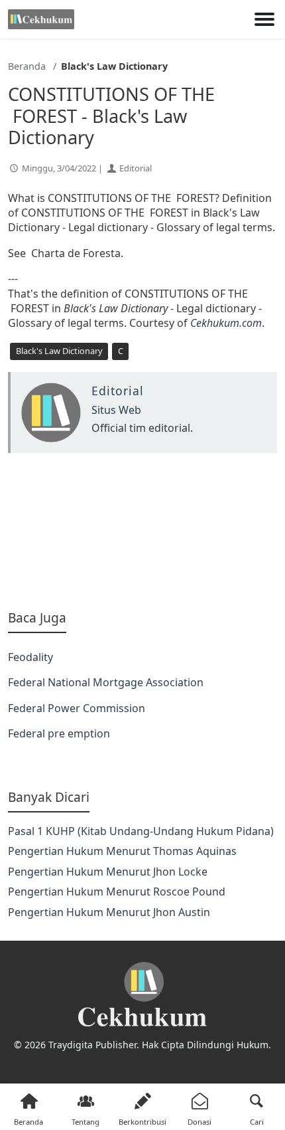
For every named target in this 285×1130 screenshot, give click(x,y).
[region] (142, 531)
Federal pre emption (59, 733)
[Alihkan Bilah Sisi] (264, 19)
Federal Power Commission (76, 708)
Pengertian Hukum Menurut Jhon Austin (109, 912)
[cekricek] (142, 995)
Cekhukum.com (226, 323)
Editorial (135, 168)
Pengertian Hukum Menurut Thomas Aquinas (122, 851)
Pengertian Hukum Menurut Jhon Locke (107, 871)
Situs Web (116, 410)
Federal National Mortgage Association (105, 682)
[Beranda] (41, 19)
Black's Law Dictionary (59, 351)
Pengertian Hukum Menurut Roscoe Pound (116, 891)
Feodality (30, 657)
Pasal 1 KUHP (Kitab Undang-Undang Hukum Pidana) (141, 831)
